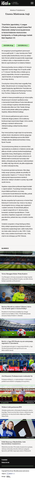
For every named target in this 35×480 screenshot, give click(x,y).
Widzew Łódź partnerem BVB (12, 407)
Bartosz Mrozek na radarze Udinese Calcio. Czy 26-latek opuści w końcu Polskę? (16, 308)
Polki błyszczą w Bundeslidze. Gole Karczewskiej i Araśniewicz (14, 443)
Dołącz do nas (5, 462)
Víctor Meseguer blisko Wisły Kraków (15, 274)
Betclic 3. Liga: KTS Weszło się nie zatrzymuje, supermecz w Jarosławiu (17, 342)
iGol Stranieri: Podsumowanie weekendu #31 (17, 376)
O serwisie (4, 459)
